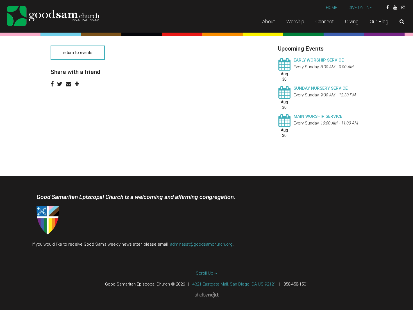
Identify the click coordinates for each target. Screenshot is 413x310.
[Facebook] (387, 7)
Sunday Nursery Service (321, 88)
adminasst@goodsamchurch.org (201, 244)
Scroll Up (205, 273)
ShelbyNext (207, 295)
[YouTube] (395, 7)
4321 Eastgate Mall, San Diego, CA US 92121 (234, 284)
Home (331, 7)
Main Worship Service (318, 116)
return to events (77, 52)
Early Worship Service (319, 60)
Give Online (360, 7)
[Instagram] (403, 7)
